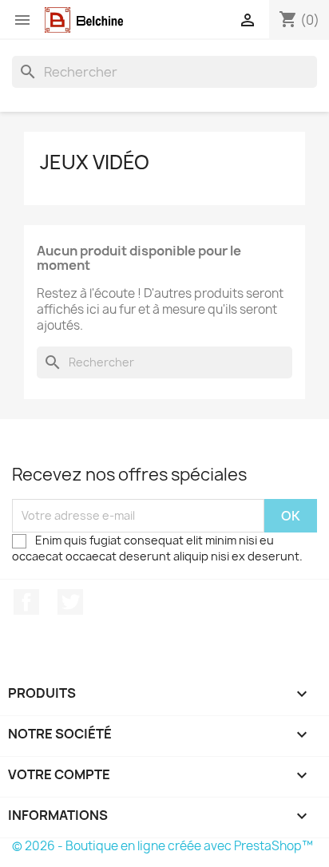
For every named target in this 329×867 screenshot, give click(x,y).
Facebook (26, 602)
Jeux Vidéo (94, 162)
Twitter (70, 602)
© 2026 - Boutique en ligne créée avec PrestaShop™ (162, 845)
